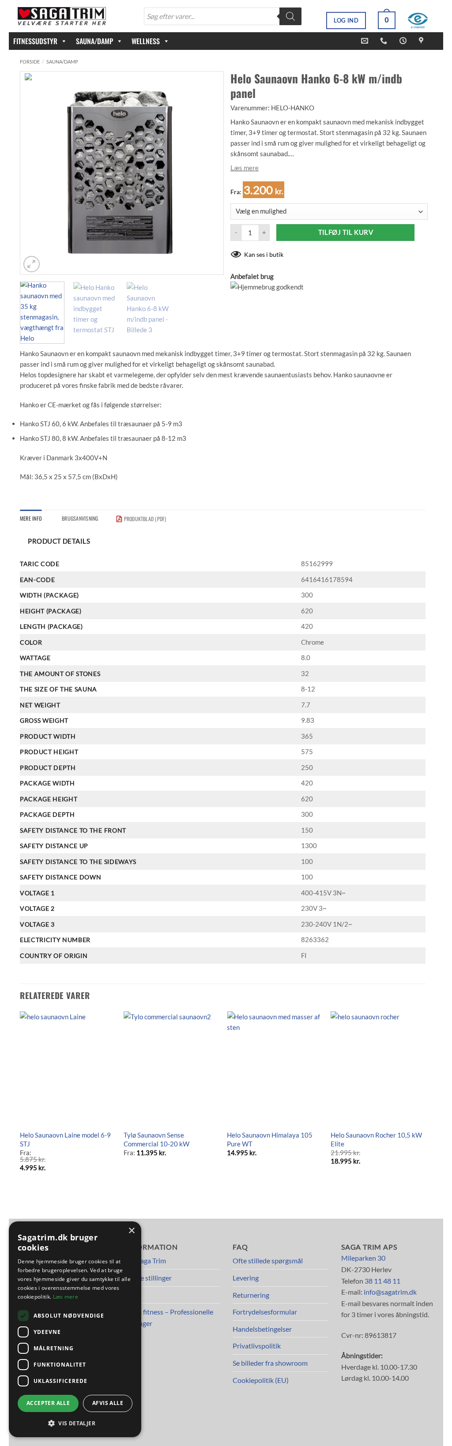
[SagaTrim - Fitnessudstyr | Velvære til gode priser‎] (62, 16)
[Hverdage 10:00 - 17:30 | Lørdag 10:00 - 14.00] (404, 40)
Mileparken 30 (363, 1258)
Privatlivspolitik (257, 1345)
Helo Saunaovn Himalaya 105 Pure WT (270, 1139)
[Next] (208, 173)
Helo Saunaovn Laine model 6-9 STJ (65, 1139)
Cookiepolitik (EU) (261, 1380)
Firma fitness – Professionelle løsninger (168, 1317)
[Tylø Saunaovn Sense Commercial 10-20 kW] (171, 1068)
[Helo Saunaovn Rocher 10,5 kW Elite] (378, 1068)
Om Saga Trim (145, 1260)
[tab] (30, 518)
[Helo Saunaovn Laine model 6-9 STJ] (67, 1068)
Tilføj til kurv (345, 232)
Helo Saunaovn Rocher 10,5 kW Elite (376, 1139)
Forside (30, 61)
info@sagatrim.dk (390, 1292)
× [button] (131, 1231)
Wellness (146, 41)
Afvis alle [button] (107, 1403)
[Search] (290, 16)
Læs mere (244, 168)
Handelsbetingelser (262, 1329)
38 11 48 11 (382, 1281)
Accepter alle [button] (48, 1403)
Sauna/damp (62, 61)
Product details (59, 541)
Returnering (251, 1295)
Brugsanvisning (80, 518)
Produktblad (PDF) (145, 518)
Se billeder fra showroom (270, 1363)
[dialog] (75, 1329)
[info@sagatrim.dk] (365, 40)
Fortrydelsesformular (265, 1311)
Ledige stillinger (148, 1277)
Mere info (30, 518)
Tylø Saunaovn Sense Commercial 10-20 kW (156, 1139)
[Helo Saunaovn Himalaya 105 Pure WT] (274, 1068)
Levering (246, 1277)
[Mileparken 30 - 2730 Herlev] (422, 40)
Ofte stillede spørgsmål (268, 1260)
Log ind (346, 20)
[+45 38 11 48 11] (384, 40)
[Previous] (35, 173)
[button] (387, 20)
